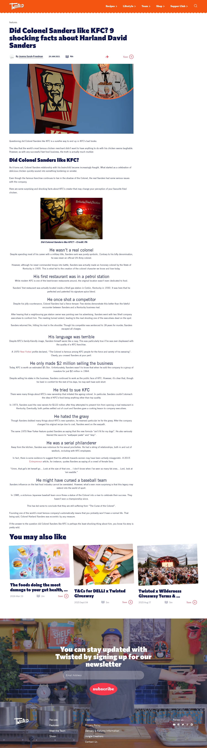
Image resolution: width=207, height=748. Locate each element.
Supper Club (177, 6)
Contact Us (91, 741)
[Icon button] (107, 57)
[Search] (195, 6)
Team (145, 6)
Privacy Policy (92, 725)
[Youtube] (174, 724)
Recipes (110, 6)
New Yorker (25, 351)
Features (54, 725)
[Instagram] (192, 724)
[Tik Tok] (187, 724)
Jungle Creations (94, 736)
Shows (52, 736)
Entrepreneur (35, 461)
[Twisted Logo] (16, 6)
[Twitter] (183, 724)
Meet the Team (57, 730)
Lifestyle (128, 6)
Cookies (89, 719)
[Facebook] (178, 724)
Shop (159, 6)
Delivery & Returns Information (102, 730)
